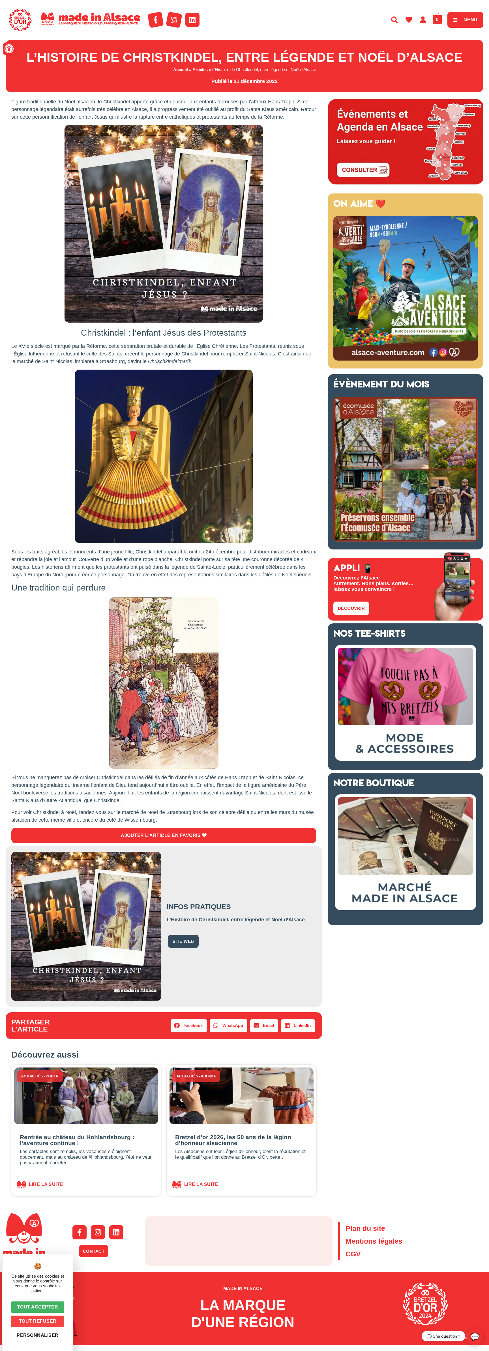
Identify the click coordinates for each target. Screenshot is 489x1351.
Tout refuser (38, 1321)
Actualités (32, 1076)
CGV (353, 1254)
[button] (9, 48)
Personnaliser (38, 1335)
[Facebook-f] (155, 20)
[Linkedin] (192, 20)
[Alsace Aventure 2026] (405, 359)
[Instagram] (174, 20)
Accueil (180, 69)
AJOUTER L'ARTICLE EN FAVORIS (161, 835)
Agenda (208, 1076)
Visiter (52, 1076)
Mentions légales (374, 1241)
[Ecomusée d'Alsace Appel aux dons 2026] (405, 540)
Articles (200, 69)
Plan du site (365, 1228)
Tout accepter (37, 1307)
